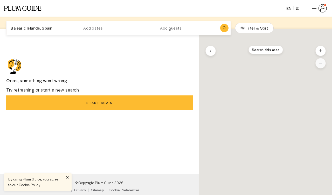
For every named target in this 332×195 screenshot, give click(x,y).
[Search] (224, 28)
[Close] (67, 177)
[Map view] (210, 51)
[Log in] (317, 8)
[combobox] (42, 28)
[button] (23, 8)
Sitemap (97, 189)
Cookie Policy (29, 184)
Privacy (80, 189)
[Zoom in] (320, 51)
